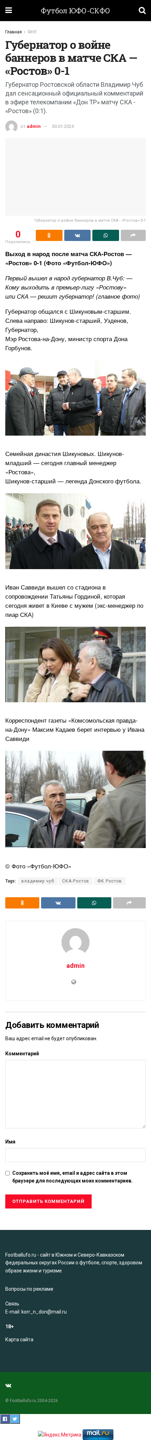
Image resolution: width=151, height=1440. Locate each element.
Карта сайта (19, 1339)
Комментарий (22, 1053)
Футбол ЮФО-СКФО (75, 10)
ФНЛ (32, 32)
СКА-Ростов (75, 881)
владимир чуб (37, 881)
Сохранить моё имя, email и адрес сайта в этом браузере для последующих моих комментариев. (72, 1177)
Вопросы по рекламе (29, 1289)
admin (34, 126)
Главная (13, 32)
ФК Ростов (109, 881)
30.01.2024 (63, 126)
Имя (10, 1142)
